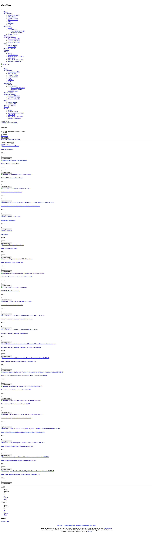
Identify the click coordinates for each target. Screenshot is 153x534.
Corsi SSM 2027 (12, 29)
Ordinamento (4, 136)
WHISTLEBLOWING (69, 525)
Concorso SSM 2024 (14, 42)
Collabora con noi (13, 20)
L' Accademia (8, 13)
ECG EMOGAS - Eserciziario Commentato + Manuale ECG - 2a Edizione (16, 319)
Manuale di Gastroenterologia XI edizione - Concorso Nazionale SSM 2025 (17, 446)
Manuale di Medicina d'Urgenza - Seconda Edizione (12, 177)
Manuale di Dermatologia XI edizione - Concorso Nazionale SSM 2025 (16, 389)
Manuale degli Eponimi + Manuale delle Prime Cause (12, 262)
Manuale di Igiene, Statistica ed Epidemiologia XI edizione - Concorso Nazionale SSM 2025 (20, 474)
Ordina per (4, 134)
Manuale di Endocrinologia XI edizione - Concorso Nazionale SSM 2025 (16, 417)
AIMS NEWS (12, 16)
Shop (5, 43)
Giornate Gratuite (13, 34)
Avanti (6, 497)
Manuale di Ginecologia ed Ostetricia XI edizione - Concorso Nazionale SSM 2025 (18, 460)
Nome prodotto (5, 139)
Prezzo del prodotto (14, 139)
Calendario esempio (16, 32)
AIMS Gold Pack (4, 234)
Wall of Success (8, 36)
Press (9, 21)
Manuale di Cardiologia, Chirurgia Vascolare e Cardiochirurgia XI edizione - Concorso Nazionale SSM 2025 (24, 375)
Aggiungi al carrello (6, 158)
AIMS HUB (11, 58)
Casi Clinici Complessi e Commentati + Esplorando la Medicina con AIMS (16, 276)
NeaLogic (89, 531)
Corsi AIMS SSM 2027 (18, 31)
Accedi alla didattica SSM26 (16, 56)
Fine (5, 499)
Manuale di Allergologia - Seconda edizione (10, 163)
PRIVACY (59, 525)
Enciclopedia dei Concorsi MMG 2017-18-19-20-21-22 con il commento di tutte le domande (20, 206)
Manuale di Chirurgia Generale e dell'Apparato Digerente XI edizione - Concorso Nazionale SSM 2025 (23, 432)
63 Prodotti (4, 132)
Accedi (10, 53)
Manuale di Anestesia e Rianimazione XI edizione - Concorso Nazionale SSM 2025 (18, 361)
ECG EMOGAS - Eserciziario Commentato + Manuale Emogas (14, 333)
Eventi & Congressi (9, 48)
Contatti (6, 50)
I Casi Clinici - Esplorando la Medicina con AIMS (11, 191)
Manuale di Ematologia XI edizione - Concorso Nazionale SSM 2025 (15, 403)
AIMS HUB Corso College (15, 59)
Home (6, 12)
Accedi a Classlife (13, 55)
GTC (94, 525)
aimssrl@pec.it (108, 528)
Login (6, 51)
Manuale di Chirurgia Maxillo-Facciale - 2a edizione (12, 305)
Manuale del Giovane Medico (7, 149)
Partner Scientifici (13, 18)
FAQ (9, 24)
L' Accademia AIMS (13, 15)
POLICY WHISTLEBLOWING (84, 525)
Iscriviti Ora (14, 122)
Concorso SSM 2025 (14, 40)
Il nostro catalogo (12, 45)
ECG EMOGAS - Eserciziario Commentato (10, 290)
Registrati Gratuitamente (14, 61)
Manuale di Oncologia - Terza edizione (9, 248)
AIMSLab (11, 23)
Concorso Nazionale (10, 37)
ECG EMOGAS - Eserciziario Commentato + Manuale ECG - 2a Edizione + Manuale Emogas (21, 347)
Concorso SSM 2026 (14, 39)
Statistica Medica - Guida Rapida (8, 220)
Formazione (7, 26)
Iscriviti (10, 28)
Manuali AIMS (12, 47)
